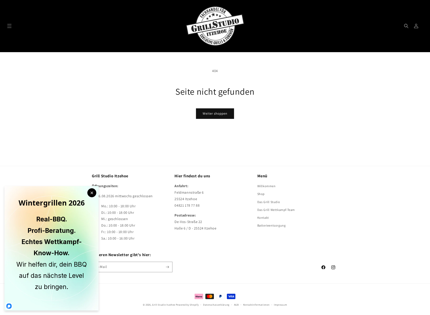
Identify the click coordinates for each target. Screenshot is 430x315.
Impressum (280, 304)
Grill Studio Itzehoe (163, 304)
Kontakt (263, 218)
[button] (9, 26)
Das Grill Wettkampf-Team (276, 210)
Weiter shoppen (215, 113)
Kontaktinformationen (256, 304)
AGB (236, 304)
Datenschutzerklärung (216, 304)
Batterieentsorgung (271, 225)
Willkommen (266, 186)
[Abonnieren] (167, 267)
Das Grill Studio (268, 202)
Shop (261, 194)
